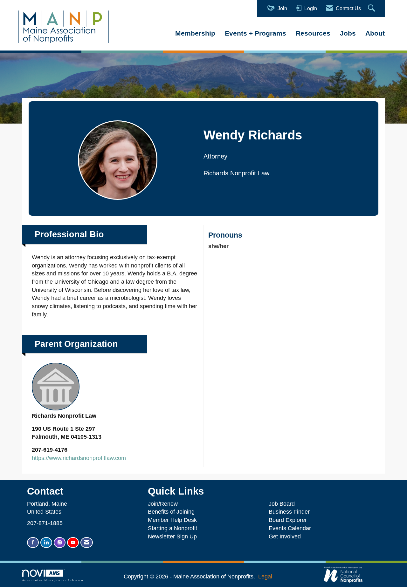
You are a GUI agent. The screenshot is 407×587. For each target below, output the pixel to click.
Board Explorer (288, 520)
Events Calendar (290, 528)
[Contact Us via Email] (86, 542)
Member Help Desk (172, 520)
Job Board (283, 504)
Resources (313, 33)
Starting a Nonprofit (172, 528)
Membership (195, 33)
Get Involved (285, 536)
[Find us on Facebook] (33, 542)
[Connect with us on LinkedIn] (46, 542)
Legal (265, 576)
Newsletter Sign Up (172, 536)
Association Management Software (52, 580)
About (375, 33)
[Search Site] (372, 8)
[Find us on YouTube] (73, 542)
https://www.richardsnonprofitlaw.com (79, 458)
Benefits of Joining (171, 512)
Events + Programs (255, 33)
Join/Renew (163, 504)
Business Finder (291, 512)
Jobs (348, 33)
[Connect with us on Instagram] (60, 542)
